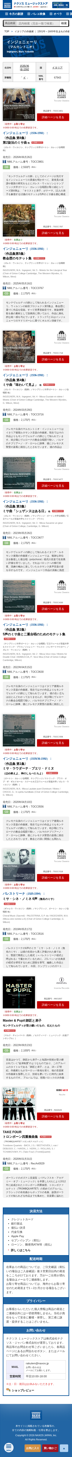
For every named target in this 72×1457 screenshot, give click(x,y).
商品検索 (10, 23)
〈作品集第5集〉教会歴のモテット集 (26, 253)
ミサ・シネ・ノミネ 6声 (29, 898)
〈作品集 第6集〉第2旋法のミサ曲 (26, 137)
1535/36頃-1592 (24, 67)
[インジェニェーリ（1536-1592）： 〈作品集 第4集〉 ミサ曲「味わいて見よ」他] (19, 346)
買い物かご (50, 1448)
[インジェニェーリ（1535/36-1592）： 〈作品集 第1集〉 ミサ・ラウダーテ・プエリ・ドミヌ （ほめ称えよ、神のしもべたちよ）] (19, 730)
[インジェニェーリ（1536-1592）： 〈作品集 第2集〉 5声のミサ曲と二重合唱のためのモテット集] (19, 596)
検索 (64, 23)
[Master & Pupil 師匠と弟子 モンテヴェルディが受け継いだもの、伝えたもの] (19, 992)
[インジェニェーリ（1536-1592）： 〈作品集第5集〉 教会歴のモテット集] (19, 220)
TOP (6, 31)
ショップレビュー (23, 1390)
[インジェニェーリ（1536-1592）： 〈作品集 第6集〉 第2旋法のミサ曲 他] (19, 104)
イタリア (57, 67)
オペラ (58, 13)
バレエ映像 (38, 13)
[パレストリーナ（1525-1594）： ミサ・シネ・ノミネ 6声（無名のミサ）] (19, 865)
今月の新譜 (16, 13)
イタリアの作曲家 (24, 31)
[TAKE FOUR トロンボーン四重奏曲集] (19, 1103)
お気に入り (32, 1448)
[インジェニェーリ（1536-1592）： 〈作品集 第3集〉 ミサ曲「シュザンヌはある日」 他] (19, 473)
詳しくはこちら (21, 1250)
